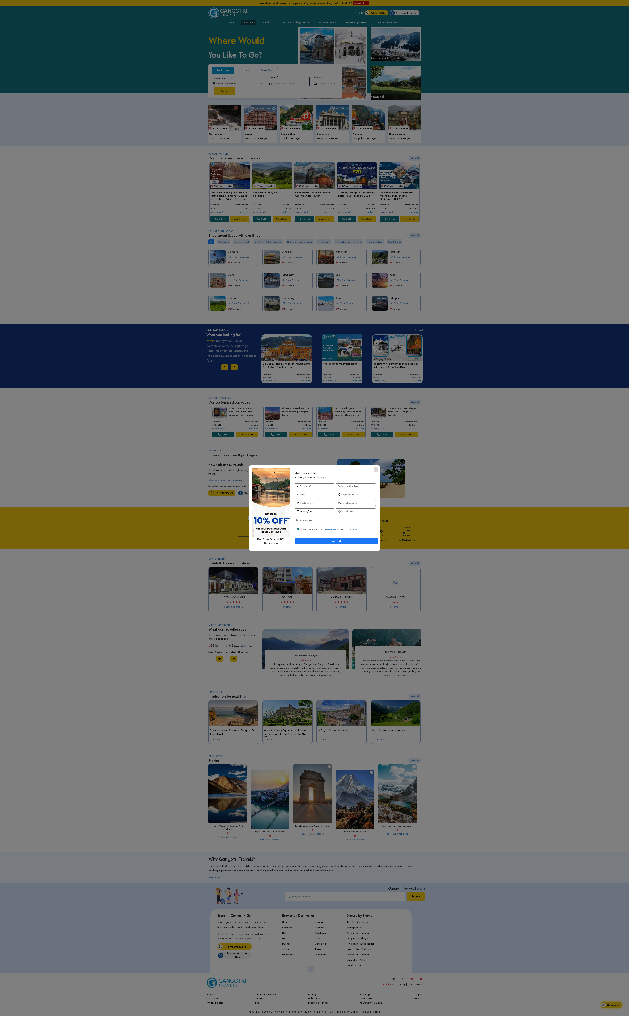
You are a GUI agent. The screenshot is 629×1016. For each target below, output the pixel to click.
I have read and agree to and (328, 528)
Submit (336, 541)
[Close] (376, 469)
